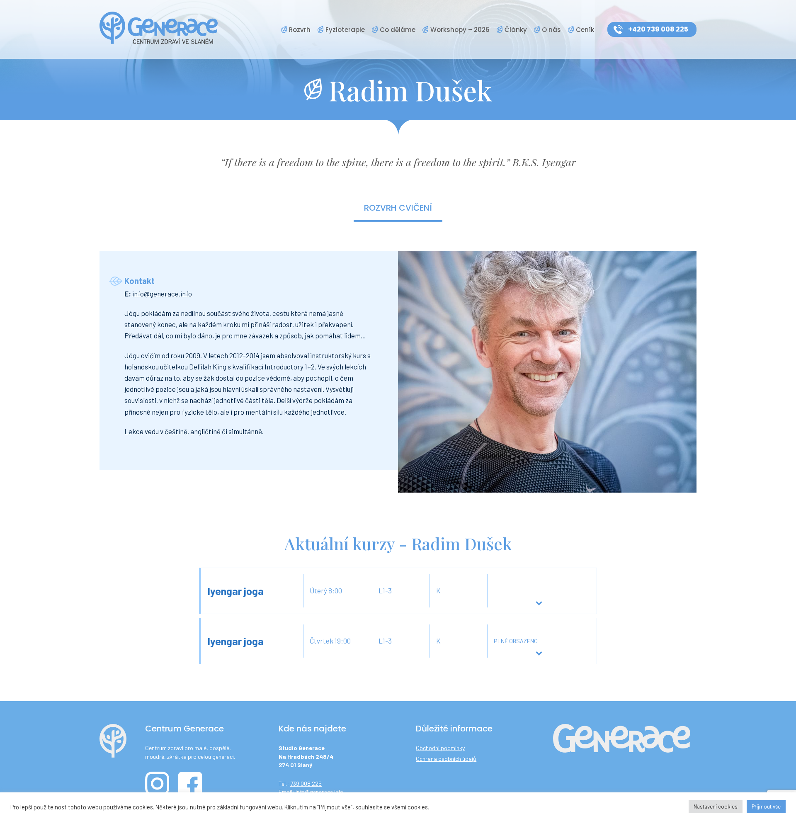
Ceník (585, 29)
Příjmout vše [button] (766, 806)
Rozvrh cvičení (398, 208)
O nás (551, 29)
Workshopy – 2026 (460, 29)
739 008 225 (306, 783)
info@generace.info (162, 293)
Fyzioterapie (345, 29)
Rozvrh (300, 29)
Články (516, 29)
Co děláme (397, 29)
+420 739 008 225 (658, 29)
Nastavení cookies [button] (716, 806)
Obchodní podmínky (440, 747)
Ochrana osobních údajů (446, 758)
